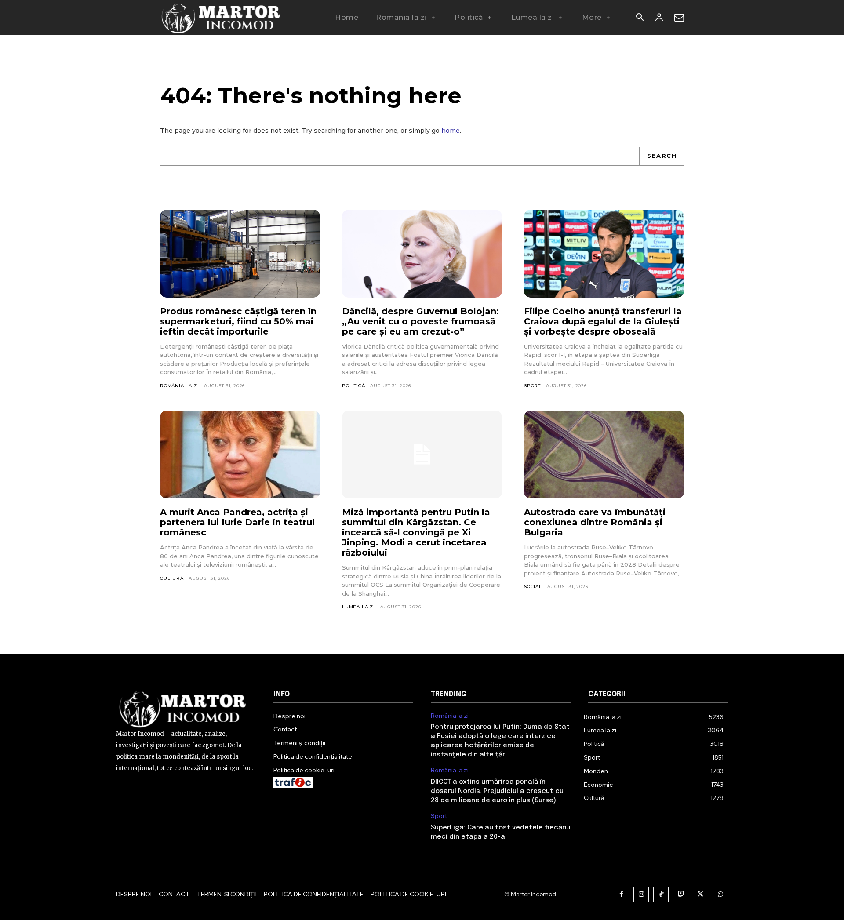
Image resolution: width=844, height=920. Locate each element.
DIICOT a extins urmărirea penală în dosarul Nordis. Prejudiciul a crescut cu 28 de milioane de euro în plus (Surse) (497, 791)
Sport (532, 386)
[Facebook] (621, 894)
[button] (639, 18)
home (450, 131)
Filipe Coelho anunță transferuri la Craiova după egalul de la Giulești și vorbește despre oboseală (603, 321)
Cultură (172, 578)
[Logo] (221, 17)
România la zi (179, 386)
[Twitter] (700, 894)
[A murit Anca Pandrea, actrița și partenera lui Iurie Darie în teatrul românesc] (240, 454)
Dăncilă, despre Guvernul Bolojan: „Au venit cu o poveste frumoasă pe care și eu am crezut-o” (420, 321)
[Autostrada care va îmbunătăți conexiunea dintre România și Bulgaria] (604, 454)
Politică (353, 386)
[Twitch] (680, 894)
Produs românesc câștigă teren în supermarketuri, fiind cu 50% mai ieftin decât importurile (238, 321)
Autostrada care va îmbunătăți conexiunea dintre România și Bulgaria (595, 522)
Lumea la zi (358, 607)
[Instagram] (641, 894)
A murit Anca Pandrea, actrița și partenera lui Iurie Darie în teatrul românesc (237, 522)
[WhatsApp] (720, 894)
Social (533, 586)
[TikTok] (661, 894)
